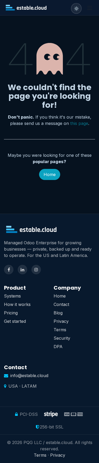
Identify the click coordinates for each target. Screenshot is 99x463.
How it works (17, 304)
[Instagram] (36, 269)
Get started (15, 321)
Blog (58, 312)
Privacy (61, 321)
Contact (61, 304)
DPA (58, 346)
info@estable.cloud (29, 375)
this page (79, 123)
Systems (12, 296)
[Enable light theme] (76, 8)
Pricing (11, 312)
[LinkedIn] (22, 269)
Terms (60, 329)
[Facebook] (8, 269)
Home (50, 174)
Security (62, 338)
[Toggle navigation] (89, 7)
